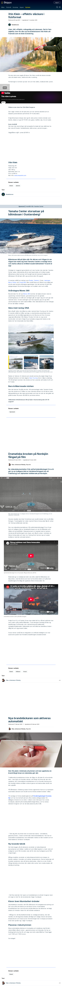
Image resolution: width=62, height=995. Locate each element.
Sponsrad (12, 412)
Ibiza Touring (33, 378)
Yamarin (36, 280)
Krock (25, 671)
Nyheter (27, 7)
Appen (22, 7)
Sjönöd (18, 185)
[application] (31, 749)
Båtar (3, 7)
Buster (31, 280)
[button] (52, 339)
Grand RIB (22, 282)
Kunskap (15, 7)
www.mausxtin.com (20, 175)
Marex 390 (26, 294)
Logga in (57, 2)
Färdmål (8, 7)
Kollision (18, 671)
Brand (11, 185)
